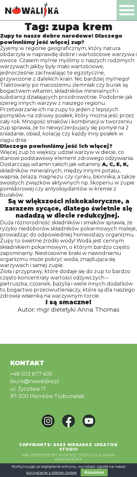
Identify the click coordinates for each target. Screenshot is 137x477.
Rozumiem (94, 472)
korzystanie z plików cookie (51, 472)
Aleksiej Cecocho (78, 455)
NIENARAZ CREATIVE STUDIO (88, 447)
